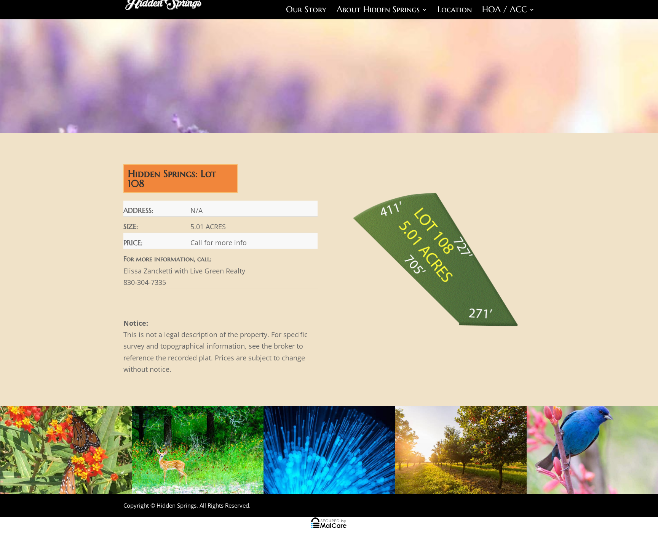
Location (455, 10)
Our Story (306, 10)
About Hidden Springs (378, 10)
